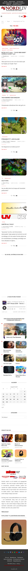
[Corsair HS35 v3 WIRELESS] (21, 453)
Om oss (5, 1)
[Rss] (12, 552)
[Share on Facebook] (13, 69)
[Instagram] (4, 552)
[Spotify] (14, 552)
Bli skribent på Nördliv (18, 3)
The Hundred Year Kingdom (10, 97)
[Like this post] (11, 69)
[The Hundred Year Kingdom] (14, 84)
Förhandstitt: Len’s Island (10, 139)
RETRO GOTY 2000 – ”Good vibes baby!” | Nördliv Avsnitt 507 (13, 53)
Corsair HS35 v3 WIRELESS (19, 460)
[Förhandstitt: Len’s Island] (14, 125)
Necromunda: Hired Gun (7, 351)
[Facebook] (6, 552)
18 (7, 399)
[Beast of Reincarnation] (21, 438)
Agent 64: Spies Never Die (5, 444)
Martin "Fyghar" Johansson (9, 141)
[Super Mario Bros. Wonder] (21, 369)
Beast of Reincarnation (19, 444)
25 (7, 402)
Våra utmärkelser (7, 3)
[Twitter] (8, 552)
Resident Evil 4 (7, 375)
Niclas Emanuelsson (8, 99)
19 (10, 399)
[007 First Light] (8, 358)
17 (3, 399)
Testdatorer (20, 1)
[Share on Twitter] (14, 69)
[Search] (19, 16)
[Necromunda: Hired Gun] (8, 344)
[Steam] (21, 552)
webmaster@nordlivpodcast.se (14, 565)
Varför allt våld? (7, 224)
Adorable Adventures (19, 351)
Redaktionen (12, 1)
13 (14, 396)
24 (3, 402)
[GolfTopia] (14, 167)
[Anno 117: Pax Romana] (15, 331)
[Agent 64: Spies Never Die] (7, 438)
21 (17, 399)
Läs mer (3, 66)
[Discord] (10, 552)
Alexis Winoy (6, 183)
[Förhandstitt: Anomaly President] (7, 453)
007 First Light (7, 363)
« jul (2, 407)
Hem (2, 21)
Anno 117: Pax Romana (13, 337)
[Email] (19, 552)
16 (24, 396)
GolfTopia (4, 180)
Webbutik (8, 4)
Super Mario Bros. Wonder (21, 376)
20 (14, 399)
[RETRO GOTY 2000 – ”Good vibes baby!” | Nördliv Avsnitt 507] (14, 37)
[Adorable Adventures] (21, 344)
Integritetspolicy (17, 4)
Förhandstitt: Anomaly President (6, 460)
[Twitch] (23, 552)
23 (24, 399)
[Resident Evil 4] (8, 369)
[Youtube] (16, 552)
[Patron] (21, 358)
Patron (18, 363)
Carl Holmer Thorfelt (8, 226)
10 (3, 396)
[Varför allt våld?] (14, 210)
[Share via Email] (16, 69)
